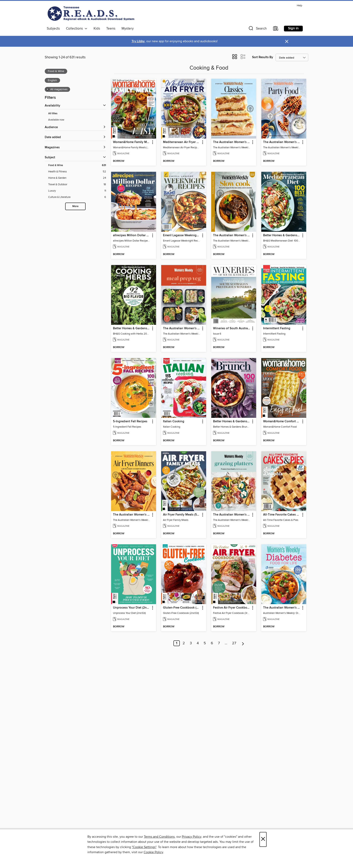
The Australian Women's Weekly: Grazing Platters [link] (231, 515)
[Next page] (243, 643)
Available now (56, 119)
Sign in (293, 28)
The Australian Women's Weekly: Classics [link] (231, 142)
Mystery (128, 28)
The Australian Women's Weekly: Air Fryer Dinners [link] (131, 515)
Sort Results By (262, 57)
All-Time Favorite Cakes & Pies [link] (281, 515)
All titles (52, 113)
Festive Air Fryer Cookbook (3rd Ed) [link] (231, 608)
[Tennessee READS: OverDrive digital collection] (92, 13)
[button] (257, 29)
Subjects (53, 28)
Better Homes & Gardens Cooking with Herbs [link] (131, 328)
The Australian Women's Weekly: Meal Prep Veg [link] (181, 328)
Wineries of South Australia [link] (231, 328)
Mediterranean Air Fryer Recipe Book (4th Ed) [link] (181, 142)
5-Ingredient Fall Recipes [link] (130, 421)
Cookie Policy (153, 852)
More (75, 206)
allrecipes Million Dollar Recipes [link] (131, 235)
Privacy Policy (191, 837)
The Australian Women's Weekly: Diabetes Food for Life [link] (281, 608)
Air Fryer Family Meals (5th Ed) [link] (181, 515)
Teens (110, 28)
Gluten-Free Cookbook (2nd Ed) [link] (181, 608)
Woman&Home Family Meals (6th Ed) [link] (131, 142)
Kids (97, 28)
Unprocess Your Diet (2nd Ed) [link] (131, 608)
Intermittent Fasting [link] (276, 328)
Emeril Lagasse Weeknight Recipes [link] (181, 235)
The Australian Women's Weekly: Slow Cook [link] (231, 235)
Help (299, 5)
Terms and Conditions (159, 837)
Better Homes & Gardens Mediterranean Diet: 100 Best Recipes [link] (281, 235)
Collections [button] (75, 28)
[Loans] (276, 29)
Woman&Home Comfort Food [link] (281, 421)
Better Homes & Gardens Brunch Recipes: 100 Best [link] (231, 421)
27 (234, 643)
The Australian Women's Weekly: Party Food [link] (281, 142)
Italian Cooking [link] (173, 421)
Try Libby (138, 41)
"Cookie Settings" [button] (144, 847)
